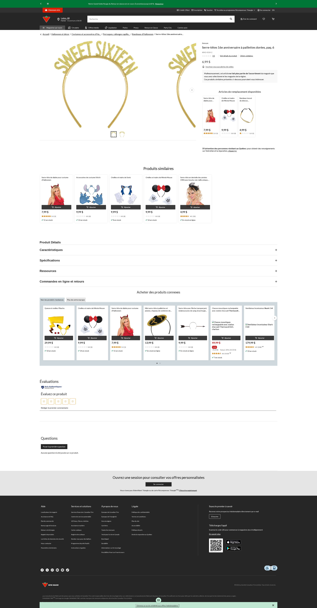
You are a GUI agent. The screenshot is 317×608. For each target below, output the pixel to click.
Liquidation (112, 28)
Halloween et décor (60, 34)
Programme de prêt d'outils (80, 543)
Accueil (46, 34)
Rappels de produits (47, 534)
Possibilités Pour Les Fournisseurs (112, 552)
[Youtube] (57, 570)
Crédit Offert (184, 10)
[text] (211, 133)
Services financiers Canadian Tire (82, 512)
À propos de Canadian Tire (110, 512)
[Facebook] (42, 570)
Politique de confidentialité (141, 512)
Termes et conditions (139, 517)
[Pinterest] (62, 570)
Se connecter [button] (265, 10)
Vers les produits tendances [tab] (52, 300)
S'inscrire (214, 517)
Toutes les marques (108, 530)
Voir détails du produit (228, 56)
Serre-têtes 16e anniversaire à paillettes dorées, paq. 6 (238, 47)
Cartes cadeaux (76, 530)
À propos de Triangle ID (109, 517)
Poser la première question (54, 446)
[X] (47, 570)
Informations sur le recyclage (111, 548)
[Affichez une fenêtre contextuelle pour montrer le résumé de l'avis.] (230, 353)
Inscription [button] (198, 10)
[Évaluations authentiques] (52, 387)
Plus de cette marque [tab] (76, 300)
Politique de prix (137, 530)
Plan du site (135, 521)
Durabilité (104, 543)
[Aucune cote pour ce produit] (207, 56)
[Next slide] (276, 3)
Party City (168, 28)
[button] (231, 19)
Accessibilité (136, 526)
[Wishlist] (264, 19)
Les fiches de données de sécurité (52, 539)
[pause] (48, 3)
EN (273, 10)
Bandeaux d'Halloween (142, 34)
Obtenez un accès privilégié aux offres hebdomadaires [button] (157, 606)
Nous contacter (46, 543)
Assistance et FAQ (47, 517)
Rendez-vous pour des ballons (81, 539)
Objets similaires (246, 56)
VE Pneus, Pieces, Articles (80, 521)
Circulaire (75, 28)
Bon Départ (105, 539)
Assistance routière (77, 526)
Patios (125, 28)
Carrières (104, 526)
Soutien (210, 10)
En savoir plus (215, 534)
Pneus (136, 28)
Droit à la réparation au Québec (142, 534)
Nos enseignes (106, 521)
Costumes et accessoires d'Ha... (86, 34)
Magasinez (159, 4)
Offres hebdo (93, 28)
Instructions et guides (78, 548)
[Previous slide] (41, 3)
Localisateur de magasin (49, 512)
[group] (226, 347)
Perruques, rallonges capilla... (116, 34)
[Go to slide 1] (114, 134)
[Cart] (273, 19)
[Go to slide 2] (122, 134)
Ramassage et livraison (48, 526)
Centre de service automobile (81, 517)
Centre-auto (182, 28)
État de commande (47, 521)
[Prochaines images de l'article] (192, 90)
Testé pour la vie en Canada (110, 534)
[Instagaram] (52, 570)
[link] (209, 56)
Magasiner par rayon (54, 28)
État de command (250, 19)
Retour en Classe (151, 28)
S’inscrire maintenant (188, 490)
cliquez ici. (232, 151)
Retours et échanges (48, 530)
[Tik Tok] (67, 570)
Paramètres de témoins (49, 548)
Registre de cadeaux (78, 534)
